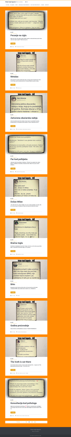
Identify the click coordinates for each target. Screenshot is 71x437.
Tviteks (13, 129)
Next (35, 422)
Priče (13, 46)
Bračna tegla (26, 228)
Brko (26, 269)
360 (32, 422)
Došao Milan (26, 187)
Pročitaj (13, 43)
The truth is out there (26, 347)
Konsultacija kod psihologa (26, 388)
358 (26, 422)
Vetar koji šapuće (10, 2)
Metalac (26, 62)
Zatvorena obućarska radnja (26, 103)
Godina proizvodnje (26, 311)
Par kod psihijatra (26, 144)
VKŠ (12, 32)
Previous (18, 422)
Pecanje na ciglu (26, 20)
